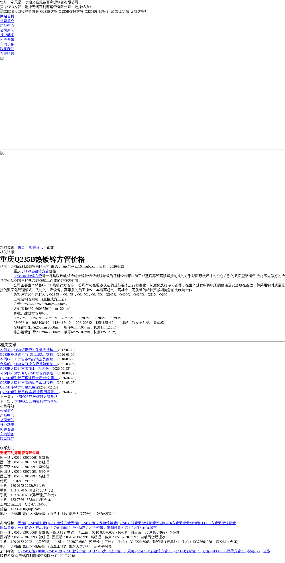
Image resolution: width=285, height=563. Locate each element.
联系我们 (7, 49)
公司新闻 (7, 30)
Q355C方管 (209, 523)
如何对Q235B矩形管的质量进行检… (28, 350)
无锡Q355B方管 (83, 523)
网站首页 (7, 16)
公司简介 (7, 21)
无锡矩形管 (227, 523)
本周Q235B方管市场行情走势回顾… (28, 359)
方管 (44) (209, 551)
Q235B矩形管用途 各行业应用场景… (29, 392)
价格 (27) (254, 551)
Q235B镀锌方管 (58, 523)
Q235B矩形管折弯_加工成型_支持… (28, 354)
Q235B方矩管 (127, 523)
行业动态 (7, 35)
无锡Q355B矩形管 (32, 523)
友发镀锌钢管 (106, 523)
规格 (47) (134, 551)
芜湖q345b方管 (167, 523)
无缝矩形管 (147, 523)
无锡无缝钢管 (189, 523)
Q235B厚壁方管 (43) (232, 551)
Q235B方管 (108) (31, 551)
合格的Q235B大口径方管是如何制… (28, 364)
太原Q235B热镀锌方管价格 (36, 401)
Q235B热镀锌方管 (35, 271)
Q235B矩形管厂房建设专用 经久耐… (29, 378)
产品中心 (7, 25)
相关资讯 (7, 39)
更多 (266, 551)
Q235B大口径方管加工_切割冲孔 (25, 368)
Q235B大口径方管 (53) (109, 551)
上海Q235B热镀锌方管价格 (36, 397)
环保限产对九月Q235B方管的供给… (28, 373)
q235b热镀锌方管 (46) (158, 551)
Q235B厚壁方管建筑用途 (19, 387)
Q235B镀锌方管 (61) (76, 551)
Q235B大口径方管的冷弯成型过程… (28, 382)
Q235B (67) (52, 551)
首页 (21, 247)
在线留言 (7, 53)
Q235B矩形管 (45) (188, 551)
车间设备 (7, 44)
